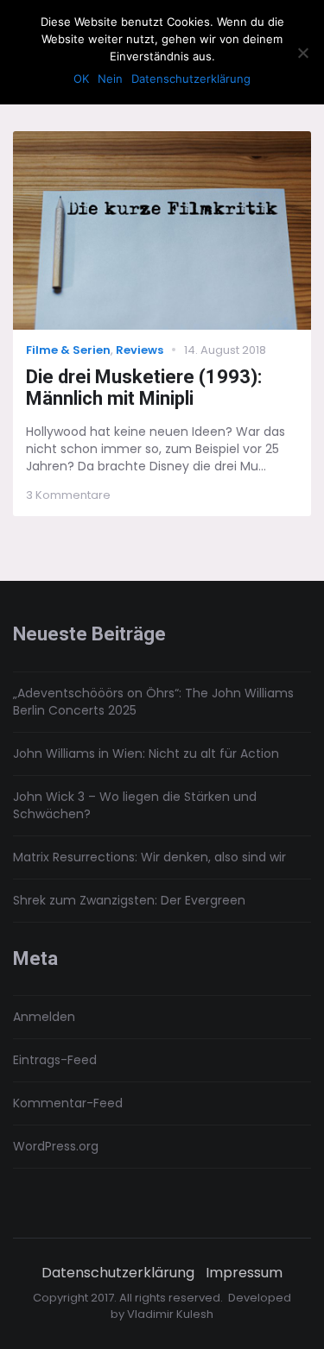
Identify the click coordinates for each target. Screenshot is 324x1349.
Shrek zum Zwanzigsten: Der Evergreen (129, 900)
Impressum (244, 1273)
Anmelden (44, 1016)
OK (81, 78)
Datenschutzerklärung (117, 1273)
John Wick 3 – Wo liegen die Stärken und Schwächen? (135, 805)
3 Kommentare (68, 495)
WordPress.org (55, 1146)
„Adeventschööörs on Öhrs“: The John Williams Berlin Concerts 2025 (153, 701)
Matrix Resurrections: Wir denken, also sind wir (149, 857)
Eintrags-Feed (55, 1059)
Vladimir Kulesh (170, 1314)
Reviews (139, 350)
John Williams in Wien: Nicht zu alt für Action (146, 753)
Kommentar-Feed (68, 1103)
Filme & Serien (68, 350)
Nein (110, 78)
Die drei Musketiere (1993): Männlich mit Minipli (144, 387)
